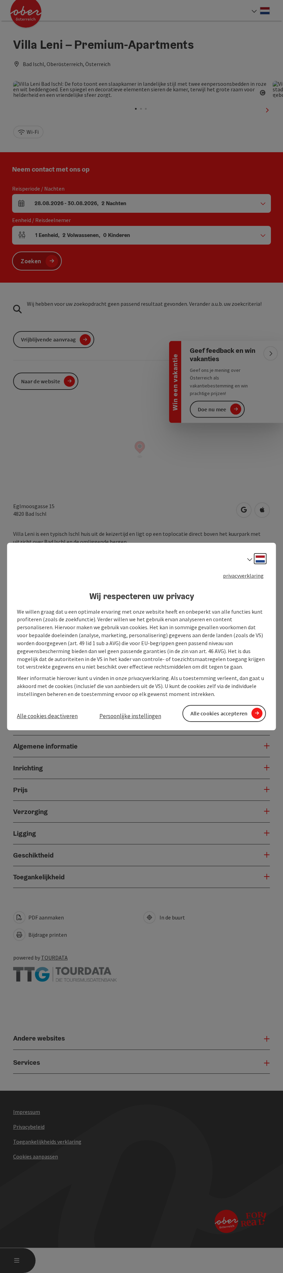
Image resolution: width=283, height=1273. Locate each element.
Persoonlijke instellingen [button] (130, 716)
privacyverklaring (243, 575)
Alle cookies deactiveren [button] (47, 716)
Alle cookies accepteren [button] (219, 713)
